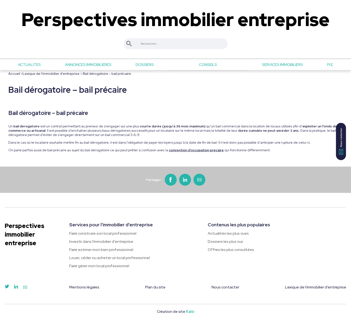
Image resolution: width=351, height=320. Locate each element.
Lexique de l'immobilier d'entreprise (51, 73)
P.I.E (330, 64)
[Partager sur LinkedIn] (185, 180)
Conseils (208, 64)
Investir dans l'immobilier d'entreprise (101, 241)
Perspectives (175, 20)
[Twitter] (7, 287)
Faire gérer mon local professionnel (99, 265)
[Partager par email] (199, 180)
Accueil (14, 73)
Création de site (175, 311)
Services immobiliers (282, 64)
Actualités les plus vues (228, 233)
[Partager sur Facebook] (171, 180)
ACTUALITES (29, 64)
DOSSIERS (145, 64)
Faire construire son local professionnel (102, 233)
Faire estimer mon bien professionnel (101, 249)
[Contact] (25, 287)
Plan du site (155, 287)
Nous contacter (225, 287)
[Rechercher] (129, 43)
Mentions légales (84, 287)
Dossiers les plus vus (225, 241)
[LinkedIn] (16, 287)
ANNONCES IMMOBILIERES (88, 64)
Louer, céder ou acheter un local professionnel (109, 257)
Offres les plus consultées (231, 249)
